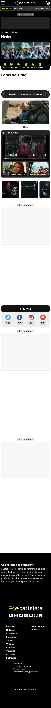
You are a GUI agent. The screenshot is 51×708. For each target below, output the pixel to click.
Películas (11, 637)
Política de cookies (20, 669)
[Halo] (10, 190)
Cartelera (11, 633)
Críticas (10, 654)
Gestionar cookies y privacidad (25, 671)
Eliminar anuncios (26, 14)
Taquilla (10, 650)
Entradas (11, 657)
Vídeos (10, 644)
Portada (4, 32)
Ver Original (25, 94)
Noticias (10, 630)
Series (14, 32)
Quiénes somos (37, 626)
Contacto (34, 629)
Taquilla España (37, 8)
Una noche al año (21, 8)
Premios (10, 647)
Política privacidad (22, 666)
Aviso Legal (17, 663)
